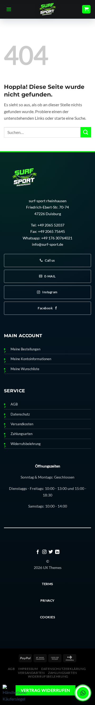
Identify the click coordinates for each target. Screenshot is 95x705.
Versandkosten (22, 424)
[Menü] (9, 9)
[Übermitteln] (85, 132)
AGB (14, 404)
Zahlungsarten (21, 434)
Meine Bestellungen (25, 349)
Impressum (28, 669)
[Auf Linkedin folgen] (57, 552)
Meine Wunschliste (25, 369)
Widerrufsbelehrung (26, 444)
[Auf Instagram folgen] (44, 552)
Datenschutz (20, 414)
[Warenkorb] (86, 9)
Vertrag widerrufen (45, 690)
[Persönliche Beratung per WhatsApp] (83, 693)
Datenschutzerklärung (63, 669)
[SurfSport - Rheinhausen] (47, 9)
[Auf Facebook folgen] (38, 552)
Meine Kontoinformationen (31, 359)
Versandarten (31, 673)
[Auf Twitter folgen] (51, 552)
